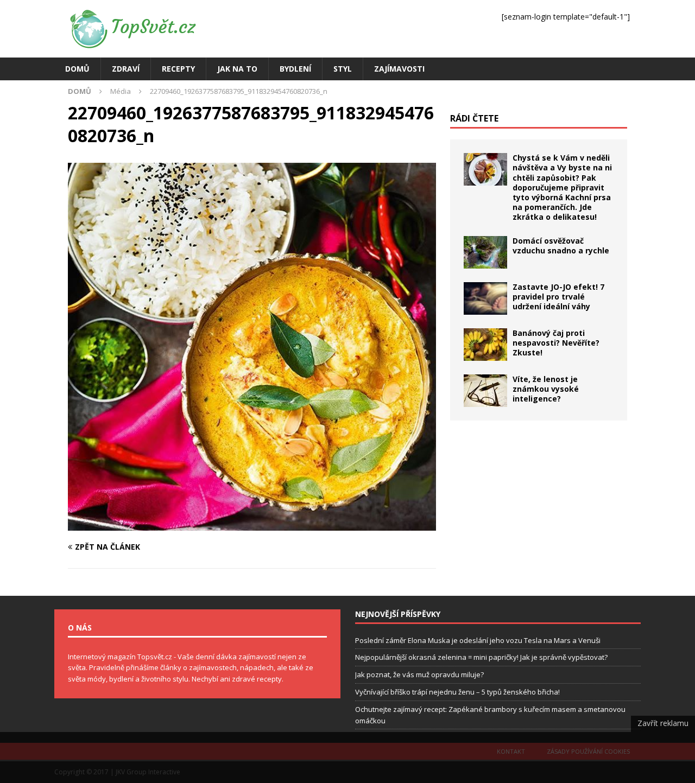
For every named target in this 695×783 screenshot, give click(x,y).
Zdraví (126, 68)
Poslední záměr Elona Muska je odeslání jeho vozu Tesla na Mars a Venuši (478, 640)
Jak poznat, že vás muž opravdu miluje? (419, 674)
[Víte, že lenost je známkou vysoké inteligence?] (485, 390)
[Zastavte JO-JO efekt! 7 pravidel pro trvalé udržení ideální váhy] (485, 298)
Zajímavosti (399, 68)
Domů (77, 68)
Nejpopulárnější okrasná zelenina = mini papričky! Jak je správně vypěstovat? (481, 657)
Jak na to (237, 68)
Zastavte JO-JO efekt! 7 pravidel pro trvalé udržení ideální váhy (558, 296)
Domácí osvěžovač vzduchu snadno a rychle (561, 245)
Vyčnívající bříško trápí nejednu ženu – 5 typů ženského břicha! (457, 692)
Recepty (178, 68)
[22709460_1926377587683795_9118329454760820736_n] (252, 524)
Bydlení (295, 68)
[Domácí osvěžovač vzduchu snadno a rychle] (485, 252)
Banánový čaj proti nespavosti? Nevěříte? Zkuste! (556, 343)
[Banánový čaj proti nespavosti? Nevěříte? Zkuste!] (485, 344)
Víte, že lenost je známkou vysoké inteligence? (546, 389)
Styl (342, 68)
